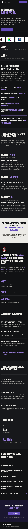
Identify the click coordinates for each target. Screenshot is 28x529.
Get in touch (7, 29)
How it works (20, 29)
